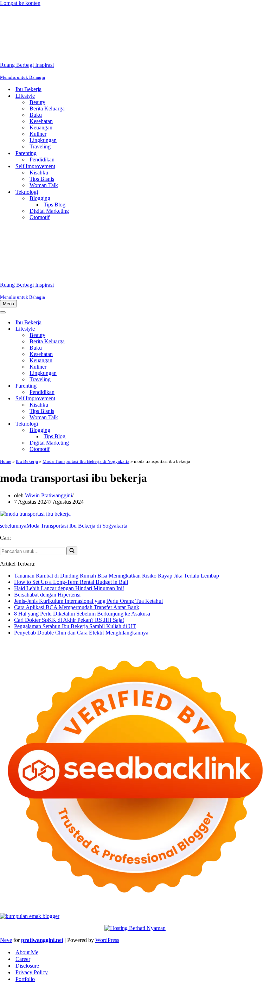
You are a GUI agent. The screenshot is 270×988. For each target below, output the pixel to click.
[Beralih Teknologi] (123, 424)
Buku (36, 115)
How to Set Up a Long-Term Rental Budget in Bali (71, 582)
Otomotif (40, 217)
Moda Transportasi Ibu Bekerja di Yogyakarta (86, 461)
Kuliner (38, 134)
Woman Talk (44, 185)
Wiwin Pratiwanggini (48, 495)
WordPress (107, 940)
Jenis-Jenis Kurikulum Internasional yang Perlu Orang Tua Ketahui (88, 601)
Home (5, 461)
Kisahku (39, 173)
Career (22, 959)
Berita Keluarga (47, 108)
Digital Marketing (49, 211)
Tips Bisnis (42, 179)
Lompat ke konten (20, 3)
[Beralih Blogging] (123, 430)
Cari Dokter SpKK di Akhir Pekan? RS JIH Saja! (69, 620)
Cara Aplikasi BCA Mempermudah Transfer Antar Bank (76, 607)
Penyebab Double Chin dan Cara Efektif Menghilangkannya (81, 633)
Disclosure (27, 966)
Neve (6, 940)
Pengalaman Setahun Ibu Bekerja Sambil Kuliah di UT (75, 626)
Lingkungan (43, 140)
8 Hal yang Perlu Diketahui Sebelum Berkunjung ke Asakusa (82, 614)
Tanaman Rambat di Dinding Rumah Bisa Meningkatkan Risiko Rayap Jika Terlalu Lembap (116, 576)
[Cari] (71, 551)
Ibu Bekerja (28, 89)
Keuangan (41, 127)
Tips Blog (54, 205)
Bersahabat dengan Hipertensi (47, 595)
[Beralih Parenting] (123, 386)
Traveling (40, 146)
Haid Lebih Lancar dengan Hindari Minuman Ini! (69, 588)
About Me (26, 952)
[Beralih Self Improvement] (123, 399)
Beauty (37, 102)
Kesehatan (41, 121)
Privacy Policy (31, 972)
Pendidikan (42, 159)
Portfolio (25, 979)
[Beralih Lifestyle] (123, 329)
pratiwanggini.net (42, 940)
